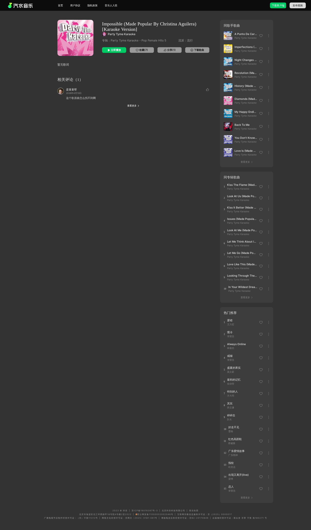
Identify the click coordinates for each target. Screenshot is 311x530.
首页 (60, 5)
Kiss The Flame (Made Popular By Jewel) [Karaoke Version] (242, 185)
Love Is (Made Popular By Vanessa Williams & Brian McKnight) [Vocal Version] (246, 150)
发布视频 (298, 5)
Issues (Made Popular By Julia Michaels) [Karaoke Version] (242, 219)
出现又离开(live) (238, 474)
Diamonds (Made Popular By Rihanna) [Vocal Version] (246, 99)
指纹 (231, 463)
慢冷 (230, 332)
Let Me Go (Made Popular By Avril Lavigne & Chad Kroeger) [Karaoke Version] (242, 253)
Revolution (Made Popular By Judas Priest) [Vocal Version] (246, 73)
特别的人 (232, 391)
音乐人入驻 (111, 5)
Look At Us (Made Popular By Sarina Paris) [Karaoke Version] (242, 196)
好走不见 (233, 427)
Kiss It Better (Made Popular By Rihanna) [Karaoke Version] (242, 207)
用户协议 (75, 5)
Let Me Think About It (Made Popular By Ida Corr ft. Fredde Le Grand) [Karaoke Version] (242, 241)
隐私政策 (92, 5)
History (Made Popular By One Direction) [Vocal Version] (246, 86)
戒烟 (230, 356)
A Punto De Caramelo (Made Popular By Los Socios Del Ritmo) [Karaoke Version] (246, 34)
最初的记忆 (234, 379)
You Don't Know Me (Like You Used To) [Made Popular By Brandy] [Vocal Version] (246, 137)
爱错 (230, 320)
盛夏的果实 (234, 367)
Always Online (236, 344)
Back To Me (242, 125)
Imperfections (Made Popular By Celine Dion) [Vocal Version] (246, 47)
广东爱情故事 (236, 451)
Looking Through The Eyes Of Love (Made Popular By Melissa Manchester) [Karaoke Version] (242, 275)
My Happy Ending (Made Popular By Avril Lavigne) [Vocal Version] (246, 112)
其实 (230, 403)
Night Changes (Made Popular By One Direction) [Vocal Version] (246, 60)
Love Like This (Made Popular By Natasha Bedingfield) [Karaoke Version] (242, 264)
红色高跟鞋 (235, 439)
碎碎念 (231, 415)
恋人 (231, 486)
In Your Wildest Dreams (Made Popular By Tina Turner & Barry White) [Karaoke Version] (243, 287)
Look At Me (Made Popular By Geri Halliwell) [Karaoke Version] (242, 230)
